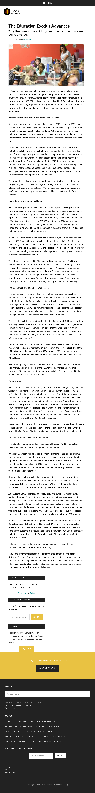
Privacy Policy (10, 708)
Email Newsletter (19, 600)
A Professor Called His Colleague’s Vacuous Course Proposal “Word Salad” (32, 726)
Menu (49, 3)
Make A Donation (47, 668)
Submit (37, 617)
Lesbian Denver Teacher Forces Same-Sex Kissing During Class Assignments (33, 741)
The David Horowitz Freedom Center (18, 705)
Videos (7, 767)
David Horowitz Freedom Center (54, 660)
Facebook (22, 593)
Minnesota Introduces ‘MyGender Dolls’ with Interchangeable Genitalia (30, 721)
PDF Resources (10, 770)
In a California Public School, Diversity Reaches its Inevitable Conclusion (31, 731)
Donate (14, 626)
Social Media (16, 578)
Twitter (33, 593)
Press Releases (10, 773)
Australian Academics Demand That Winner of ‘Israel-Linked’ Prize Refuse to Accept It (35, 736)
